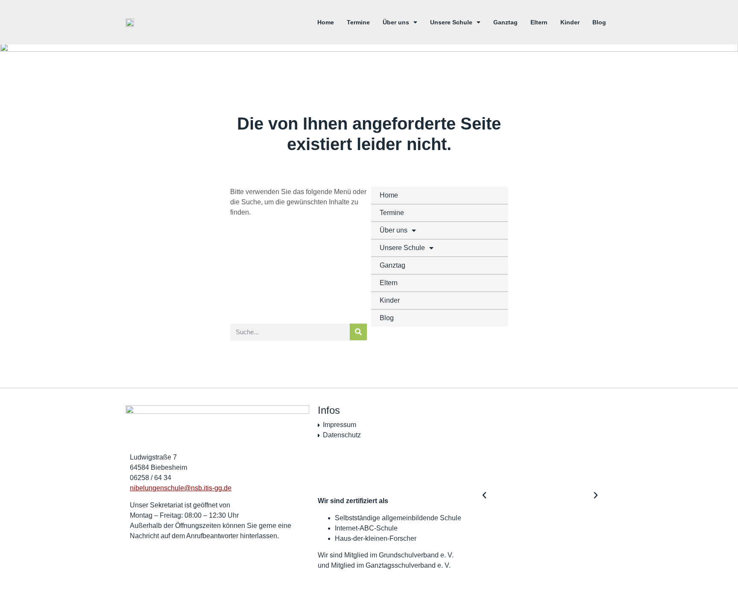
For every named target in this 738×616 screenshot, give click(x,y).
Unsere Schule (451, 22)
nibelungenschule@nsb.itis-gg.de (180, 488)
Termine (358, 22)
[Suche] (358, 332)
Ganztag (505, 22)
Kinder (570, 22)
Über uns (396, 22)
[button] (484, 495)
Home (325, 22)
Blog (599, 22)
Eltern (539, 22)
